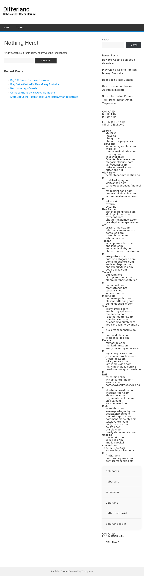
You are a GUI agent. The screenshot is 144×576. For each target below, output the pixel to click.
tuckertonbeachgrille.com (119, 331)
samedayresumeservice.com (121, 386)
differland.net (114, 170)
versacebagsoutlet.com (121, 146)
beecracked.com (116, 269)
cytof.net (111, 206)
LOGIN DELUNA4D (113, 122)
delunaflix (112, 471)
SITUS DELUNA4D (113, 124)
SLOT (6, 27)
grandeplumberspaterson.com (121, 224)
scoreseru (112, 492)
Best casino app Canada (23, 88)
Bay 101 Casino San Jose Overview (29, 80)
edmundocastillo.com (119, 303)
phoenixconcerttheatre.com (120, 252)
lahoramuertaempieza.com (120, 197)
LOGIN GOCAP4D (113, 536)
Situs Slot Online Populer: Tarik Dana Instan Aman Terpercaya (44, 96)
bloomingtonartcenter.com (119, 281)
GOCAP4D (108, 111)
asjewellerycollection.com (119, 452)
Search (105, 39)
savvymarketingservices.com (121, 349)
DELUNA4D (109, 114)
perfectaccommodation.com (121, 176)
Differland (16, 9)
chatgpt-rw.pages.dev (119, 141)
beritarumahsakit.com (120, 460)
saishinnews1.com (117, 403)
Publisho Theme (59, 571)
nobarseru (112, 481)
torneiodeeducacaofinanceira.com (121, 187)
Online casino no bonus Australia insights (32, 92)
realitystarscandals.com (121, 432)
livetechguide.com (117, 337)
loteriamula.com (116, 238)
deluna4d (112, 502)
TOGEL (20, 27)
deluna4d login (116, 523)
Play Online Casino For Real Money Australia (34, 84)
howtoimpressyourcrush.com (121, 371)
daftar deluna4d (116, 513)
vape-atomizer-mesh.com (114, 294)
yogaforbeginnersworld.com (120, 326)
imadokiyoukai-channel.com (113, 444)
